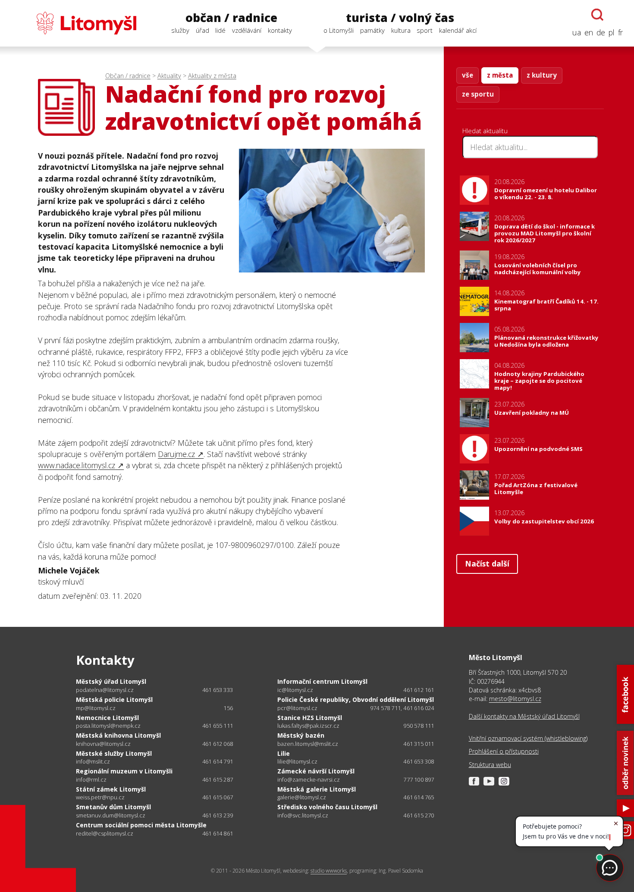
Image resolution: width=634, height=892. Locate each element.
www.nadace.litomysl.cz (76, 465)
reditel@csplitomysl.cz (104, 833)
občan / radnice (231, 17)
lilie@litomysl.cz (297, 761)
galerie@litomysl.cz (301, 797)
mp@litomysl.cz (96, 708)
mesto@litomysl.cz (515, 699)
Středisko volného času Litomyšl (327, 807)
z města (500, 75)
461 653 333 (217, 690)
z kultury (542, 75)
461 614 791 (217, 761)
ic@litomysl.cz (295, 690)
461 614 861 (217, 833)
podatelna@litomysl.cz (105, 690)
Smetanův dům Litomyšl (113, 807)
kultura (401, 30)
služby (180, 30)
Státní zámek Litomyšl (111, 789)
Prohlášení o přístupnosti (504, 751)
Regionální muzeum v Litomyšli (124, 771)
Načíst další (487, 563)
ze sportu (478, 94)
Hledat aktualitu (485, 130)
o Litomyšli (338, 30)
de (600, 32)
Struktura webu (490, 765)
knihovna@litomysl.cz (103, 744)
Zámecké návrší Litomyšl (316, 771)
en (588, 32)
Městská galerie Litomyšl (316, 789)
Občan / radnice (128, 76)
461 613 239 (217, 815)
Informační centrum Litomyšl (322, 681)
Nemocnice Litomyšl (107, 718)
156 (228, 708)
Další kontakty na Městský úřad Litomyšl (524, 716)
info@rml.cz (91, 779)
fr (620, 32)
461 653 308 (418, 761)
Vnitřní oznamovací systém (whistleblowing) (528, 738)
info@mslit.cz (93, 761)
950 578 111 (418, 725)
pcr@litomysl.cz (297, 708)
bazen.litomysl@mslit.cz (307, 744)
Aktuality (169, 76)
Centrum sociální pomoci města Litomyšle (141, 825)
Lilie (283, 753)
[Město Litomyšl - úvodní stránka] (73, 23)
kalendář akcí (458, 30)
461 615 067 (217, 797)
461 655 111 (217, 725)
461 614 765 (418, 797)
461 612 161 (418, 690)
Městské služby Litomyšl (114, 753)
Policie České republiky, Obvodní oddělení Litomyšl (355, 699)
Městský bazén (300, 735)
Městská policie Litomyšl (114, 699)
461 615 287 (217, 779)
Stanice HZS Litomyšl (309, 718)
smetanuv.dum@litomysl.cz (110, 815)
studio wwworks (329, 870)
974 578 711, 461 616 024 (402, 708)
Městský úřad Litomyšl (111, 681)
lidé (220, 30)
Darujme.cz (176, 454)
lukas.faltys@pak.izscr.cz (308, 726)
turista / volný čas (400, 17)
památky (372, 30)
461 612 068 (217, 744)
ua (576, 32)
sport (425, 30)
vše (467, 75)
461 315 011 (418, 744)
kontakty (280, 30)
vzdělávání (246, 30)
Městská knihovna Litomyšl (118, 735)
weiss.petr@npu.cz (100, 797)
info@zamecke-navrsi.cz (308, 779)
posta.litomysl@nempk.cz (108, 726)
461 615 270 (418, 815)
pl (612, 32)
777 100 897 (418, 779)
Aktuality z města (212, 76)
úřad (202, 30)
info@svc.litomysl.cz (302, 815)
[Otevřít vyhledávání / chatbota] (597, 14)
